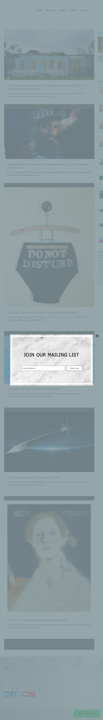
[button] (96, 335)
